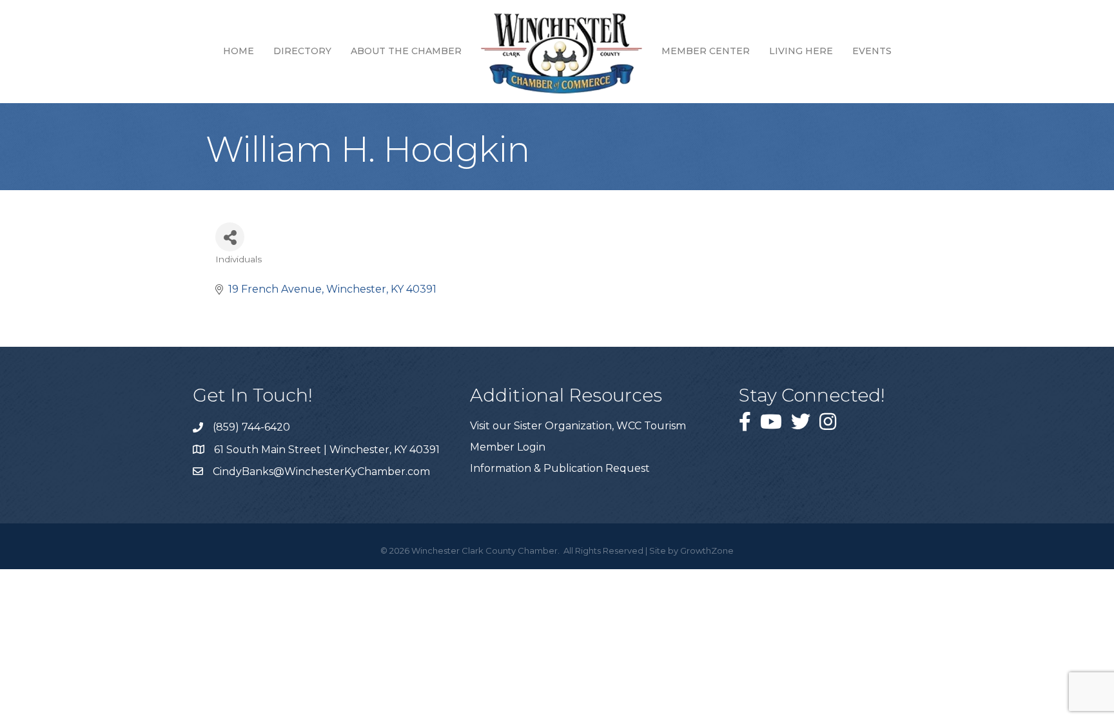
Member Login (507, 447)
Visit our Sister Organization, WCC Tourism (578, 426)
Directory (302, 51)
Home (238, 51)
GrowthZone (707, 550)
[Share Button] (229, 236)
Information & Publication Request (560, 468)
